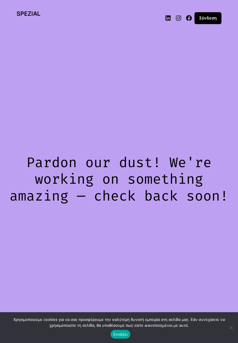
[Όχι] (231, 328)
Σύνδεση (208, 17)
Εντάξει (120, 334)
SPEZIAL (28, 13)
